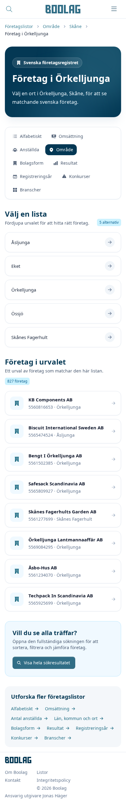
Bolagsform (31, 163)
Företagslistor (19, 26)
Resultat (69, 163)
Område (51, 26)
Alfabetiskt (31, 136)
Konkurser (79, 176)
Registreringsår (36, 176)
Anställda (29, 149)
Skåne (75, 26)
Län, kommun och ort (76, 718)
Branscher (30, 190)
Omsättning (71, 136)
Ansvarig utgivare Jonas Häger (36, 796)
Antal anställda (26, 718)
